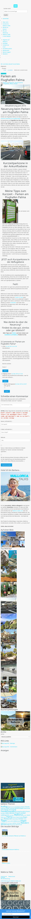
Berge (9, 806)
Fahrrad (12, 808)
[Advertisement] (15, 767)
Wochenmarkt (19, 824)
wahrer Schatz (16, 823)
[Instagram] (3, 65)
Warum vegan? (7, 52)
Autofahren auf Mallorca (11, 334)
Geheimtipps (19, 808)
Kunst (28, 811)
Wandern (5, 54)
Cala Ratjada (17, 806)
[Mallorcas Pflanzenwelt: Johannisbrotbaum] (9, 574)
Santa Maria (15, 819)
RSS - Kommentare (12, 746)
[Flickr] (7, 65)
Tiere (25, 819)
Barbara (5, 82)
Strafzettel (13, 302)
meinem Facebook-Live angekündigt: (10, 118)
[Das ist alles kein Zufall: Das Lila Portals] (9, 700)
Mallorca (18, 814)
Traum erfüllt (10, 821)
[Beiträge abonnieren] (4, 743)
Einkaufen (27, 806)
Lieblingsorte (5, 815)
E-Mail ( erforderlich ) (6, 429)
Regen (25, 817)
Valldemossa (16, 821)
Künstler (3, 813)
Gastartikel (6, 18)
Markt (28, 815)
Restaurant (8, 819)
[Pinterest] (6, 65)
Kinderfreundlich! (21, 811)
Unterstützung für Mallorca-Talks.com (11, 881)
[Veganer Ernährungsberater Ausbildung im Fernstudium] (13, 792)
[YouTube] (4, 65)
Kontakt (3, 877)
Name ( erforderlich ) (6, 421)
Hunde (14, 809)
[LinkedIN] (5, 65)
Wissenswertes (19, 82)
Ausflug (4, 806)
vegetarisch (4, 823)
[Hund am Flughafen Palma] (9, 684)
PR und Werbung (5, 878)
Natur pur (3, 817)
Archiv (2, 734)
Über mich (5, 22)
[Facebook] (1, 65)
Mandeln (25, 815)
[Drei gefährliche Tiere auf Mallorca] (9, 558)
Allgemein (11, 82)
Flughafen (6, 84)
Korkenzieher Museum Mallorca (10, 849)
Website (3, 437)
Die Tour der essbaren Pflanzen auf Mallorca (14, 836)
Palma (11, 84)
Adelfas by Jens (6, 863)
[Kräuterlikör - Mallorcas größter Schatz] (9, 589)
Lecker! (23, 813)
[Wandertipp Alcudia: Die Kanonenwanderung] (9, 621)
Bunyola (12, 806)
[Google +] (2, 65)
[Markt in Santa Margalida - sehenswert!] (9, 637)
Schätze (20, 819)
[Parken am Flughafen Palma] (9, 605)
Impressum (4, 876)
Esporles (3, 808)
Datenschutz (11, 876)
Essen (7, 808)
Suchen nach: (7, 8)
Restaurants (6, 50)
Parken (15, 84)
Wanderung (5, 824)
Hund (10, 809)
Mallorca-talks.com (18, 511)
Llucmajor (11, 815)
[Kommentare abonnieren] (4, 746)
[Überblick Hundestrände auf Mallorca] (9, 668)
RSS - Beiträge (11, 743)
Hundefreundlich (7, 48)
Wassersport (12, 824)
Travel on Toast (19, 297)
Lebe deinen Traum (12, 813)
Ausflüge (5, 43)
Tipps (4, 820)
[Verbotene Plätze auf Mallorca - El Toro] (9, 653)
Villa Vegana (9, 823)
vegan (23, 820)
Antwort (5, 370)
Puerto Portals (19, 817)
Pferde (14, 817)
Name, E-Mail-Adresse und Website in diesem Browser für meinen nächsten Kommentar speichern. (13, 449)
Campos (22, 806)
